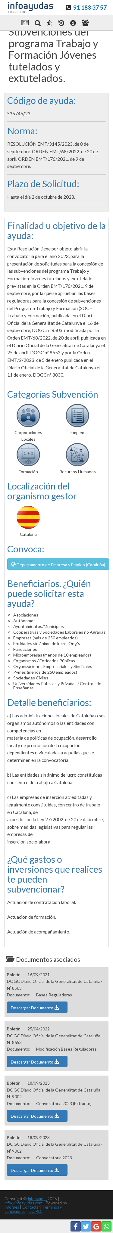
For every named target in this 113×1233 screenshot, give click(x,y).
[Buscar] (38, 23)
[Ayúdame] (73, 23)
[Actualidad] (25, 23)
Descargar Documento (32, 1007)
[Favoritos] (49, 23)
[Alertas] (61, 23)
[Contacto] (85, 23)
